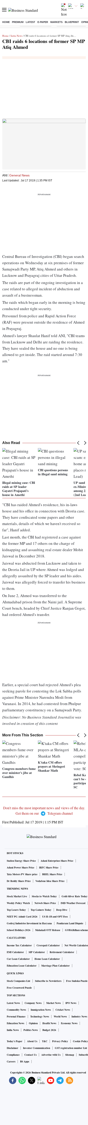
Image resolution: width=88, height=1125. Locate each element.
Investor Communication (36, 1048)
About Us (32, 1041)
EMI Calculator (15, 952)
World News (60, 1016)
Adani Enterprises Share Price (57, 860)
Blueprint (72, 22)
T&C (44, 1041)
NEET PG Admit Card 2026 (22, 916)
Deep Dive (61, 909)
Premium (17, 22)
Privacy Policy (60, 1041)
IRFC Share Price (48, 867)
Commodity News (16, 1009)
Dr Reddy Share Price (19, 881)
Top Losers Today (16, 909)
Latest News (13, 1003)
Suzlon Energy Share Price (21, 860)
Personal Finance (16, 1016)
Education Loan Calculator (22, 965)
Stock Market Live (17, 896)
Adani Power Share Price (20, 867)
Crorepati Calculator (48, 945)
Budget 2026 (49, 1030)
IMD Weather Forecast (73, 903)
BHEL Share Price (52, 874)
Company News (33, 1003)
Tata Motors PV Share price (22, 874)
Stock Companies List (18, 981)
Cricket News (63, 1009)
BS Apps (24, 1061)
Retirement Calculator (62, 952)
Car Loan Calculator (18, 958)
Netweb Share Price (45, 903)
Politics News (30, 1030)
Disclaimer (12, 1048)
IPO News (70, 1003)
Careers (11, 1061)
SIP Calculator (37, 952)
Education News (15, 1023)
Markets (56, 22)
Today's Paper (14, 1041)
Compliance (13, 1054)
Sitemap (69, 1054)
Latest (30, 22)
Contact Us (30, 1054)
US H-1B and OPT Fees (55, 916)
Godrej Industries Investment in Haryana (29, 923)
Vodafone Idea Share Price (50, 881)
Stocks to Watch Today (44, 896)
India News (16, 35)
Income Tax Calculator (19, 945)
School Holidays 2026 (18, 930)
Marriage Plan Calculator (55, 965)
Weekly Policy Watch (18, 903)
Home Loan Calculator (47, 958)
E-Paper (42, 22)
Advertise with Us (50, 1054)
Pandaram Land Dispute (70, 923)
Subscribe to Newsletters (48, 981)
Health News (49, 1023)
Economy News (69, 1023)
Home (6, 22)
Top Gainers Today (41, 909)
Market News (53, 1003)
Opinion (33, 1023)
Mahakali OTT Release (47, 930)
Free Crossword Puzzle (19, 987)
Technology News (39, 1016)
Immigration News (41, 1009)
